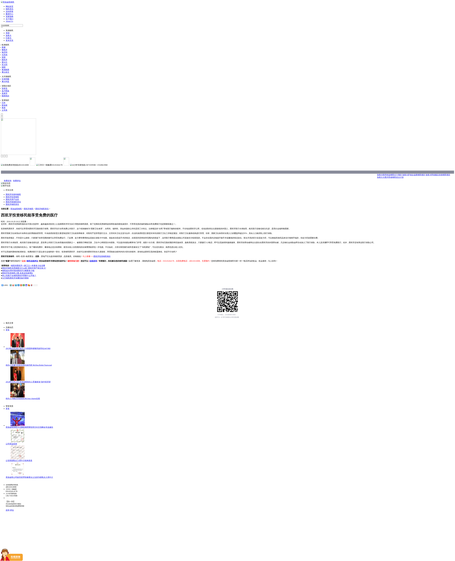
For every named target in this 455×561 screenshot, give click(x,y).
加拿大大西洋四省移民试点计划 (390, 177)
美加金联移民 (16, 209)
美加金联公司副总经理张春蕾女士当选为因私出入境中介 (29, 477)
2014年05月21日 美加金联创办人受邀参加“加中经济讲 (28, 382)
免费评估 (17, 181)
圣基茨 (4, 93)
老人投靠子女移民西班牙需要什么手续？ (19, 276)
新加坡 (4, 105)
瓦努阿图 (5, 79)
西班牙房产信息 (12, 199)
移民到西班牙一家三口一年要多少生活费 (28, 266)
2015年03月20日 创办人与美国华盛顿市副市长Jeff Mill (28, 348)
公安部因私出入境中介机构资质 (19, 461)
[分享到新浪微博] (13, 285)
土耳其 (4, 110)
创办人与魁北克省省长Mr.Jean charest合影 (23, 399)
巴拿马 (8, 38)
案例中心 (9, 14)
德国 (3, 67)
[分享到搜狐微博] (28, 285)
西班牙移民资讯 (12, 204)
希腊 (3, 47)
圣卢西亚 (5, 91)
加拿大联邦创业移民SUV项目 (389, 175)
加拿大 (8, 35)
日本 (3, 103)
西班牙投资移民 (12, 197)
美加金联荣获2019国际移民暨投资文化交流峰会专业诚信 (29, 427)
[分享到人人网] (18, 285)
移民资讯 (9, 9)
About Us (9, 21)
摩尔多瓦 (5, 72)
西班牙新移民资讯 (13, 202)
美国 (7, 33)
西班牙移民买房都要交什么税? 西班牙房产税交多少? (24, 268)
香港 (3, 108)
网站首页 (9, 6)
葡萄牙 (4, 50)
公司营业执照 (11, 444)
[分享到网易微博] (31, 285)
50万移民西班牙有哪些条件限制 (15, 278)
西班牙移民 (28, 209)
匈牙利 (4, 52)
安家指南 (9, 16)
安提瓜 (4, 88)
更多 (7, 330)
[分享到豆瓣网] (23, 285)
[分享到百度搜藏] (26, 285)
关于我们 (9, 19)
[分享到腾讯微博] (15, 285)
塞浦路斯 (5, 70)
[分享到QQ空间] (10, 285)
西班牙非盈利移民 (13, 194)
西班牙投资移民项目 (102, 256)
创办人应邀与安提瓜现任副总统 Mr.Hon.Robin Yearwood (29, 365)
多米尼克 (9, 40)
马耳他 (4, 55)
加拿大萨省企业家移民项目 (413, 175)
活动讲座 (9, 11)
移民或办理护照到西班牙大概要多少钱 (18, 271)
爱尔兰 (4, 62)
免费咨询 (7, 181)
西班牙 (4, 60)
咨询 (7, 510)
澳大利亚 (5, 81)
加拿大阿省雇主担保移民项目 (437, 175)
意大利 (4, 65)
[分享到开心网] (21, 285)
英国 (3, 57)
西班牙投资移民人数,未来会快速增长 (17, 273)
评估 (12, 510)
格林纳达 (5, 96)
